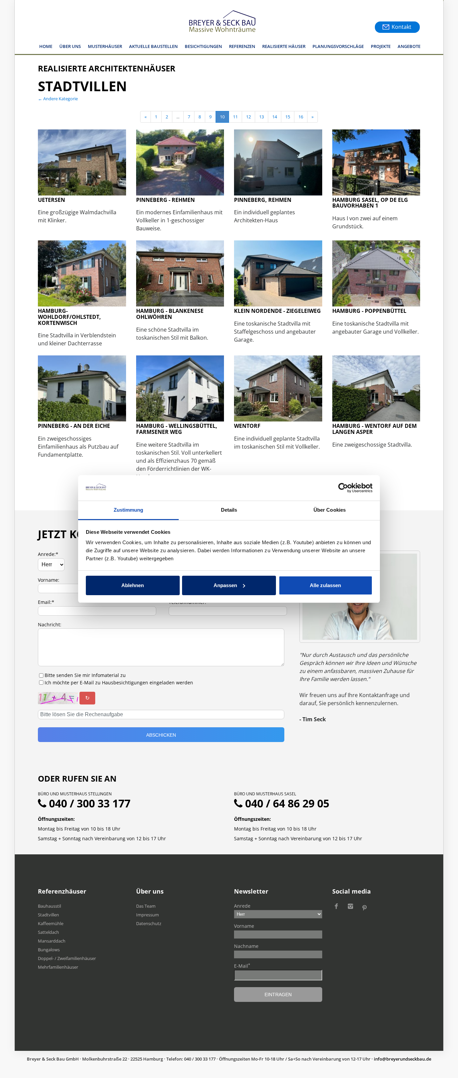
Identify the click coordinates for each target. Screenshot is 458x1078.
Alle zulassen (325, 585)
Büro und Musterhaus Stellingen (75, 794)
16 (300, 117)
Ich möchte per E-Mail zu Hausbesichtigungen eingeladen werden (119, 682)
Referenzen (242, 46)
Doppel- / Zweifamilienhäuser (67, 958)
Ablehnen (132, 585)
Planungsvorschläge (338, 46)
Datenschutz (148, 923)
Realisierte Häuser (283, 46)
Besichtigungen (203, 46)
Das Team (146, 906)
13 (261, 117)
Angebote (409, 46)
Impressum (147, 915)
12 (248, 117)
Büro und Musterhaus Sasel (265, 794)
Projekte (381, 46)
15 (287, 117)
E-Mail (242, 965)
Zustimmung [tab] (129, 510)
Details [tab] (229, 510)
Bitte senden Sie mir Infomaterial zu (85, 675)
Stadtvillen (48, 915)
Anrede (242, 906)
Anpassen (225, 585)
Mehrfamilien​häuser (58, 967)
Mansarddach (51, 941)
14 (274, 117)
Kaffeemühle (50, 923)
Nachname (246, 946)
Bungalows (49, 950)
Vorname (244, 926)
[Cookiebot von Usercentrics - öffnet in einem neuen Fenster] (343, 488)
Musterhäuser (105, 46)
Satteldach (48, 932)
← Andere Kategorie (58, 99)
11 (235, 117)
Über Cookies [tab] (329, 510)
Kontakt (401, 27)
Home (45, 46)
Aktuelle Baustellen (153, 46)
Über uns (70, 46)
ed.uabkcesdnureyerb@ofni (402, 1059)
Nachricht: (49, 624)
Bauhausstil (49, 906)
